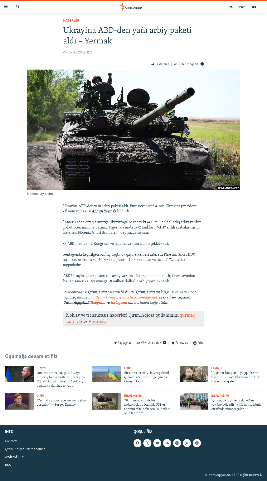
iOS (78, 322)
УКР (242, 7)
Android (96, 322)
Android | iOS (15, 457)
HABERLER (71, 21)
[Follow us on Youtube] (157, 443)
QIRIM (40, 395)
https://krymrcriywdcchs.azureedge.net (125, 298)
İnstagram (119, 303)
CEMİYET (42, 368)
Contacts (11, 441)
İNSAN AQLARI (133, 395)
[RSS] (187, 443)
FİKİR (127, 368)
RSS (8, 465)
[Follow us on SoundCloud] (167, 443)
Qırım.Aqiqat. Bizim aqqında (25, 449)
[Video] (254, 7)
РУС (230, 7)
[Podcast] (197, 443)
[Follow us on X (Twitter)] (147, 443)
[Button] (160, 64)
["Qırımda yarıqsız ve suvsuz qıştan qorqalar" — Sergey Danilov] (19, 401)
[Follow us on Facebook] (137, 443)
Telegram (97, 303)
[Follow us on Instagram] (177, 443)
